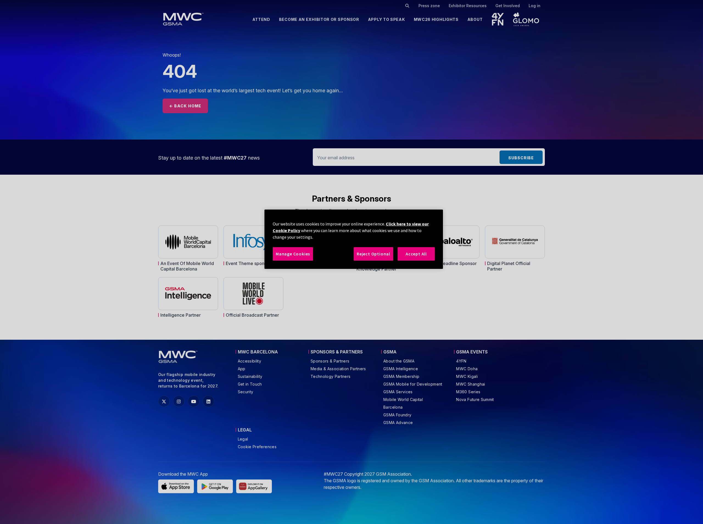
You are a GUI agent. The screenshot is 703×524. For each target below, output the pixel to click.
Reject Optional (373, 254)
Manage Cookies (293, 254)
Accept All (416, 254)
